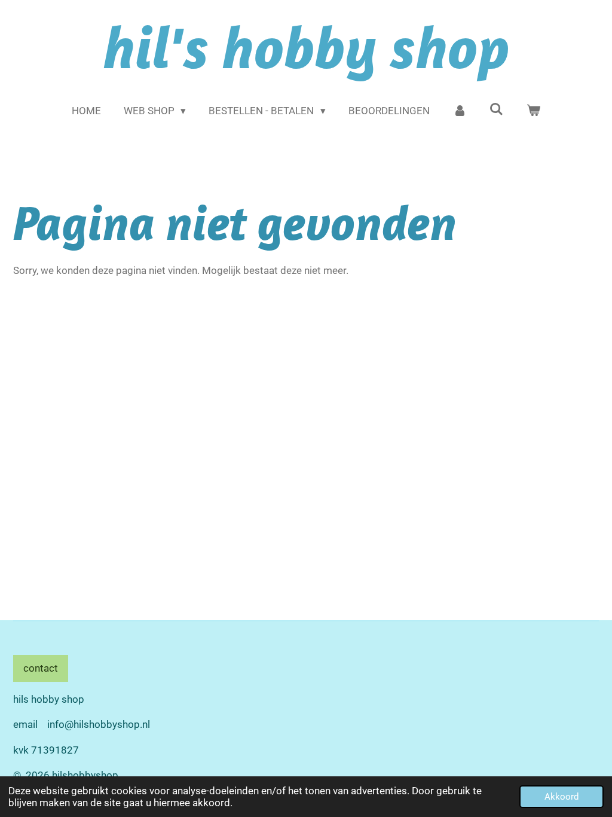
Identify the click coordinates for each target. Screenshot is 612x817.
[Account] (459, 111)
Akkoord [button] (561, 796)
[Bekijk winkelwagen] (533, 111)
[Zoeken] (496, 109)
